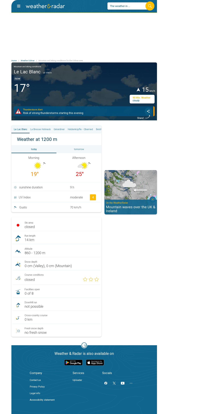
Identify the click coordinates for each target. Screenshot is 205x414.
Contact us (35, 380)
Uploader (77, 380)
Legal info (35, 393)
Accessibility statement (42, 399)
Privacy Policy (37, 386)
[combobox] (128, 6)
